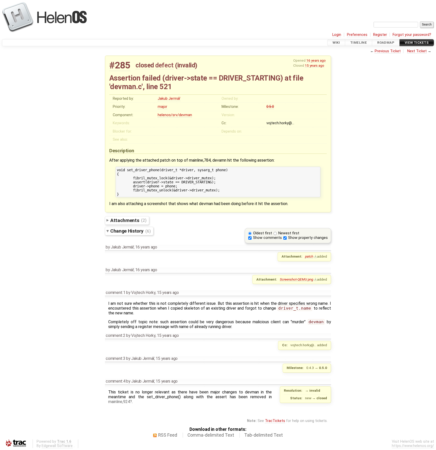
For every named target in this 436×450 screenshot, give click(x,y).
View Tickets (417, 42)
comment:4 (115, 381)
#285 (119, 65)
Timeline (358, 42)
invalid (186, 65)
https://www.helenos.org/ (413, 446)
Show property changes (308, 238)
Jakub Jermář (169, 98)
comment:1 (115, 292)
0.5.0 (270, 107)
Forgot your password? (412, 35)
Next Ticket (417, 51)
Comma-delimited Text (210, 435)
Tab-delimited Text (263, 435)
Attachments (128, 220)
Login (336, 35)
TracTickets (275, 421)
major (162, 107)
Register (380, 35)
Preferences (357, 35)
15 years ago (314, 65)
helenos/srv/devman (175, 115)
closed (144, 65)
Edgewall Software (57, 446)
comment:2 (115, 335)
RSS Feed (167, 435)
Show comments (267, 238)
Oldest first (262, 233)
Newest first (288, 233)
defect (164, 65)
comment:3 (115, 358)
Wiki (336, 42)
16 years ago (316, 60)
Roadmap (385, 42)
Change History (130, 231)
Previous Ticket (388, 51)
